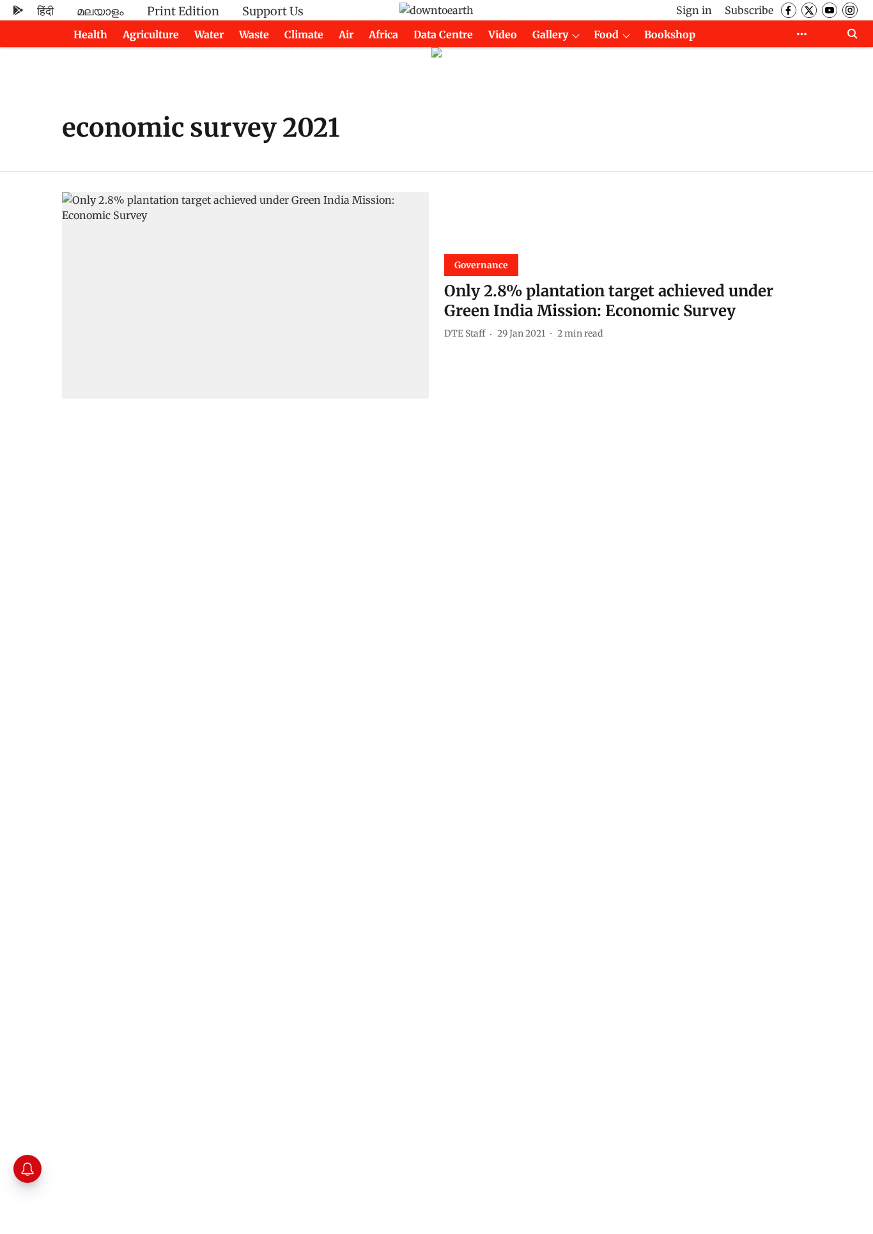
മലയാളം (100, 11)
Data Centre (443, 34)
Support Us (273, 11)
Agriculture (151, 34)
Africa (383, 34)
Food (606, 34)
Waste (254, 34)
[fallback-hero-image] (245, 295)
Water (209, 34)
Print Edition (183, 11)
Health (90, 34)
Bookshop (669, 34)
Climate (303, 34)
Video (502, 34)
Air (346, 34)
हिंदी (45, 11)
